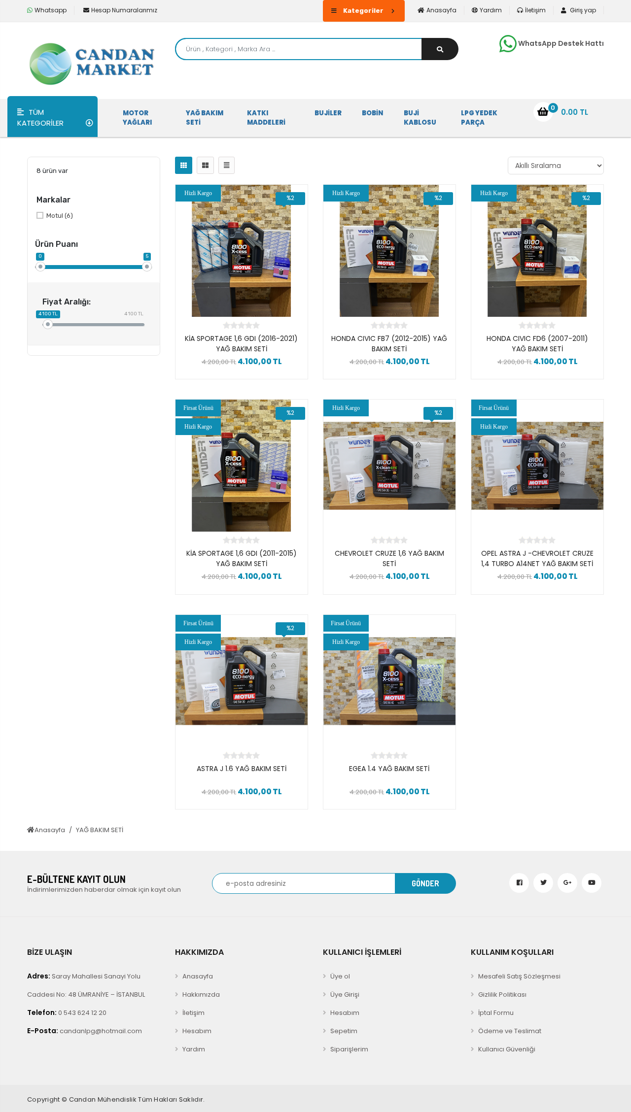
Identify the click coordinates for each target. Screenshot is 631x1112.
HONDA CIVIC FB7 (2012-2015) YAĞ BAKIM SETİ (389, 344)
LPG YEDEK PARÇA (479, 118)
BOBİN (372, 113)
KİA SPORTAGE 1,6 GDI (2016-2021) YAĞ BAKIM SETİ (241, 344)
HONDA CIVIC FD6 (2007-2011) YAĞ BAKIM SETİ (537, 344)
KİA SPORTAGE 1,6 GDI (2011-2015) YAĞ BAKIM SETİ (241, 558)
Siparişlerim (349, 1049)
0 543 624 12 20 (66, 1012)
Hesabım (196, 1031)
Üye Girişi (344, 994)
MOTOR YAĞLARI (137, 118)
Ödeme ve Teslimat (509, 1031)
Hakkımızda (201, 994)
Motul (59, 215)
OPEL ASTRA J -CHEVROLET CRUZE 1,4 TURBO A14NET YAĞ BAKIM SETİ (537, 558)
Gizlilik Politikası (502, 994)
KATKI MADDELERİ (266, 118)
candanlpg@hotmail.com (84, 1031)
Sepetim (343, 1031)
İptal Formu (496, 1012)
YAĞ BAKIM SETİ (204, 118)
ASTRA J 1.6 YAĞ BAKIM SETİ (241, 769)
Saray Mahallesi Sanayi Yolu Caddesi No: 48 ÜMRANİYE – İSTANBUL (86, 985)
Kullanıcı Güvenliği (506, 1049)
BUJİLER (328, 113)
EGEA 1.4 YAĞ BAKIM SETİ (389, 769)
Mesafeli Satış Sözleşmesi (519, 976)
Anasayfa (441, 10)
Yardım (491, 10)
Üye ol (340, 976)
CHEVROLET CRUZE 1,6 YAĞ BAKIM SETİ (389, 558)
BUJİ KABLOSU (420, 118)
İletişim (535, 10)
